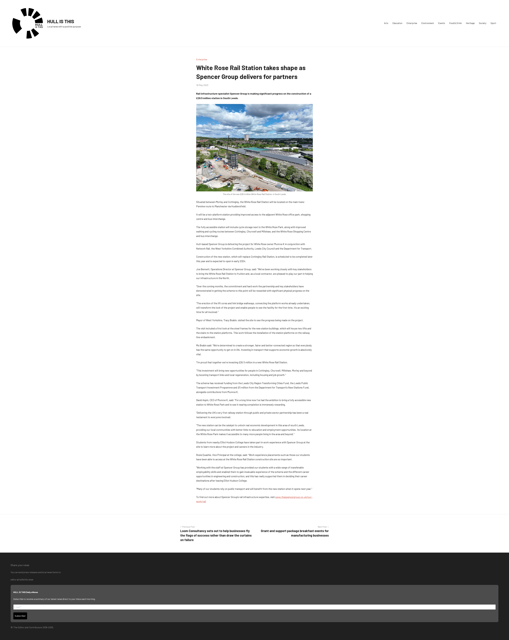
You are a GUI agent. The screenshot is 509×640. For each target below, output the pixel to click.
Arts (386, 23)
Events (441, 23)
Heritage (470, 23)
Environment (427, 23)
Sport (493, 23)
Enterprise (412, 23)
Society (482, 23)
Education (397, 23)
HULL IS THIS (60, 21)
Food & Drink (455, 23)
